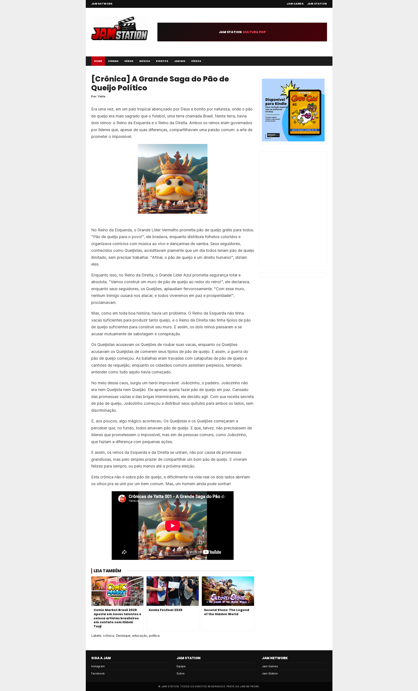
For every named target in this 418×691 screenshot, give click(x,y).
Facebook (98, 673)
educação (139, 635)
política (154, 635)
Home (98, 61)
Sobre (181, 673)
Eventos (162, 61)
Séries (128, 61)
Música (144, 61)
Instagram (98, 666)
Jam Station (317, 3)
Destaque (123, 635)
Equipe (181, 666)
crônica (108, 635)
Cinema (113, 61)
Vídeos (196, 61)
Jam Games (295, 3)
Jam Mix (179, 61)
